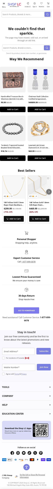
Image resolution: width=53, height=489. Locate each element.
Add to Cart (12, 109)
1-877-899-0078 (28, 261)
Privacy (23, 374)
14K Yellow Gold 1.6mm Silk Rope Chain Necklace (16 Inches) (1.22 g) (39, 203)
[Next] (49, 192)
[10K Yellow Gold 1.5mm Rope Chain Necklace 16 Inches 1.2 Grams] (13, 187)
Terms (16, 374)
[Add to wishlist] (22, 178)
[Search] (47, 14)
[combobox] (23, 14)
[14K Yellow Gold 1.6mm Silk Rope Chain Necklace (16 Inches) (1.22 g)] (39, 187)
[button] (26, 387)
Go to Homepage (26, 310)
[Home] (16, 4)
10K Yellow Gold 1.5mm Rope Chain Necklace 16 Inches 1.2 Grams (14, 203)
